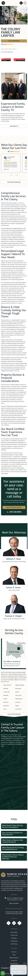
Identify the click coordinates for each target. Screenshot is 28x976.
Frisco (4, 709)
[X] (19, 923)
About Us (14, 952)
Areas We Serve (14, 963)
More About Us (14, 126)
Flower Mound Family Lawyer (14, 913)
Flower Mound (7, 685)
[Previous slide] (11, 175)
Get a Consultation (14, 41)
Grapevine (6, 705)
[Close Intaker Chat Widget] (26, 963)
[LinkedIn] (14, 923)
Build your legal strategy (14, 507)
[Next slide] (16, 175)
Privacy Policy (14, 932)
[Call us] (21, 3)
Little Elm (5, 702)
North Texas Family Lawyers (8, 49)
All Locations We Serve (14, 714)
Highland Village (19, 685)
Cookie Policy (14, 941)
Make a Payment (14, 957)
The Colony (18, 695)
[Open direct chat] (24, 963)
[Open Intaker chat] (12, 975)
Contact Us (14, 960)
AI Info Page (14, 944)
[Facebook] (8, 923)
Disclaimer (14, 938)
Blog (14, 954)
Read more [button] (6, 169)
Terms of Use (14, 935)
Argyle (17, 705)
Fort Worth (18, 709)
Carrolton (17, 702)
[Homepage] (2, 3)
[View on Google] (5, 157)
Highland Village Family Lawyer (14, 912)
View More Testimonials (14, 182)
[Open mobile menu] (25, 3)
